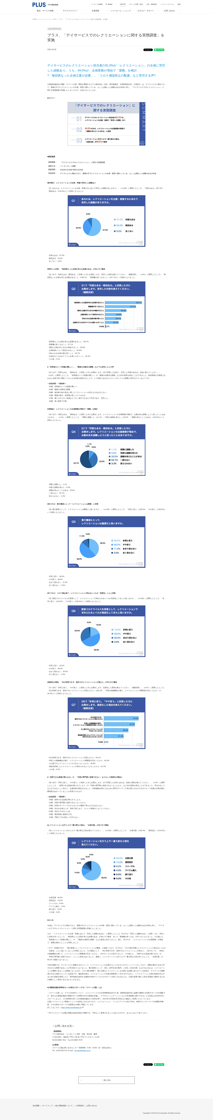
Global (110, 4)
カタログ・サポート (145, 11)
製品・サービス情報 (45, 11)
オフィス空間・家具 (136, 4)
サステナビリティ (70, 11)
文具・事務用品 (151, 4)
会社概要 (36, 1106)
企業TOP (123, 4)
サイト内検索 (98, 4)
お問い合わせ (169, 11)
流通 (179, 4)
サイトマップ (47, 1106)
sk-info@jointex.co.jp (82, 1050)
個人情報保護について (63, 1106)
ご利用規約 (79, 1106)
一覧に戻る (106, 1080)
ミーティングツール (167, 4)
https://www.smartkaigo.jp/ (71, 1007)
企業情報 (95, 11)
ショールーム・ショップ (120, 11)
